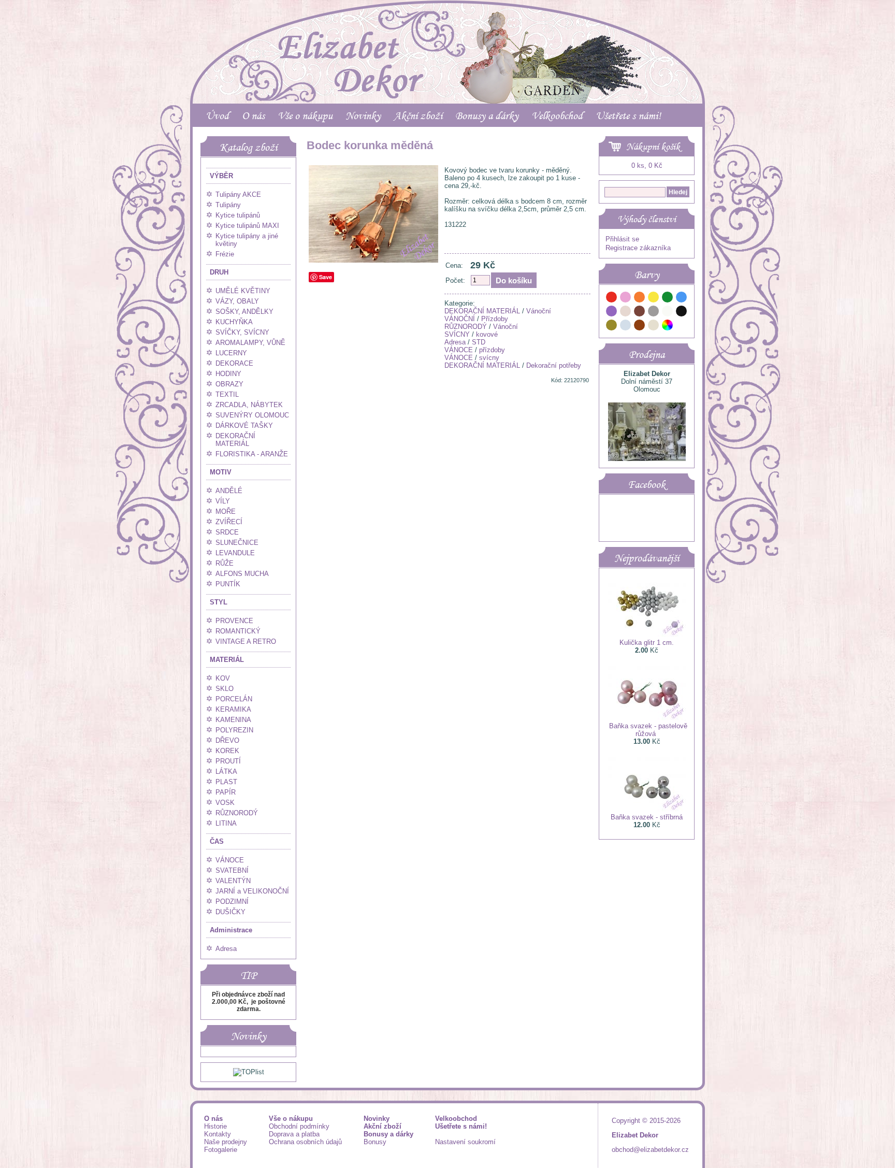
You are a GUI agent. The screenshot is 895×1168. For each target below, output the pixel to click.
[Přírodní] (653, 326)
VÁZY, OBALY (237, 301)
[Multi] (667, 326)
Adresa (226, 949)
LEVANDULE (235, 553)
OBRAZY (229, 384)
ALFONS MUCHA (242, 574)
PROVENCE (234, 621)
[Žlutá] (653, 298)
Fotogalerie (220, 1149)
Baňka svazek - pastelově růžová (648, 730)
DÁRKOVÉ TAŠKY (244, 425)
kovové (487, 334)
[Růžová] (625, 298)
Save (325, 277)
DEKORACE (234, 363)
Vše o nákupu (305, 115)
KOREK (227, 751)
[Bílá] (667, 312)
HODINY (228, 374)
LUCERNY (231, 353)
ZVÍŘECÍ (228, 522)
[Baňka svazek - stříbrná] (646, 809)
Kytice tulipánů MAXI (247, 225)
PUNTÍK (227, 584)
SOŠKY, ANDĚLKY (244, 311)
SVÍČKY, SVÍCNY (242, 332)
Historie (215, 1126)
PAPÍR (225, 792)
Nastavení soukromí (465, 1142)
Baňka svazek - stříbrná (647, 817)
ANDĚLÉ (228, 491)
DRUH (219, 272)
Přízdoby (494, 319)
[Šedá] (653, 312)
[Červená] (611, 298)
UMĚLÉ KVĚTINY (242, 291)
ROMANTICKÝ (238, 631)
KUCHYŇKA (234, 322)
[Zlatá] (611, 326)
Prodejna (647, 354)
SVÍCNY (457, 334)
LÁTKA (226, 771)
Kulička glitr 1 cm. (646, 642)
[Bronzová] (639, 326)
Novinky (363, 115)
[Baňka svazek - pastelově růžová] (646, 718)
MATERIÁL (227, 660)
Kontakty (217, 1134)
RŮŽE (224, 563)
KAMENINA (233, 720)
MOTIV (221, 472)
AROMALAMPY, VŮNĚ (250, 343)
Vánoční (538, 311)
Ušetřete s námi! (628, 115)
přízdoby (492, 350)
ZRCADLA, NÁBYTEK (249, 405)
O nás (253, 115)
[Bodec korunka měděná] (373, 260)
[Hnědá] (639, 312)
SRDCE (227, 532)
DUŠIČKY (230, 912)
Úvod (217, 115)
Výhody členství (646, 219)
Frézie (224, 254)
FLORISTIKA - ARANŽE (251, 454)
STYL (218, 602)
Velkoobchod (557, 115)
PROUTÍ (228, 761)
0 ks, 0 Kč (646, 165)
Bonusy (375, 1142)
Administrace (231, 930)
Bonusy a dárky (486, 115)
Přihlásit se (622, 239)
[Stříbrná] (625, 326)
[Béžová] (625, 312)
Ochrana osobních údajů (305, 1142)
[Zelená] (667, 298)
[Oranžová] (639, 298)
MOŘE (225, 511)
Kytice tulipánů (237, 215)
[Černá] (681, 312)
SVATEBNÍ (232, 870)
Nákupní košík (653, 146)
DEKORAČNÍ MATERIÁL (235, 440)
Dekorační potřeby (553, 365)
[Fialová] (611, 312)
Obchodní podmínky (299, 1126)
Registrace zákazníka (638, 248)
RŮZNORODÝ (236, 813)
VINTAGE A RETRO (245, 641)
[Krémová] (681, 326)
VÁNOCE (229, 860)
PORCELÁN (233, 699)
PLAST (226, 782)
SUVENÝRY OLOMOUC (252, 415)
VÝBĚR (221, 176)
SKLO (224, 689)
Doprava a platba (294, 1134)
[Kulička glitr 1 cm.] (646, 635)
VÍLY (222, 501)
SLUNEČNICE (236, 542)
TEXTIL (227, 394)
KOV (222, 678)
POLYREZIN (234, 730)
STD (478, 342)
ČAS (217, 841)
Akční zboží (418, 115)
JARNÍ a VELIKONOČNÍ (252, 891)
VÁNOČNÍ (459, 319)
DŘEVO (227, 740)
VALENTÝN (233, 881)
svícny (489, 358)
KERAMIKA (233, 709)
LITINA (226, 823)
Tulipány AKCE (238, 194)
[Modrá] (681, 298)
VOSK (225, 802)
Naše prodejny (225, 1142)
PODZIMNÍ (232, 901)
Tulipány (228, 205)
